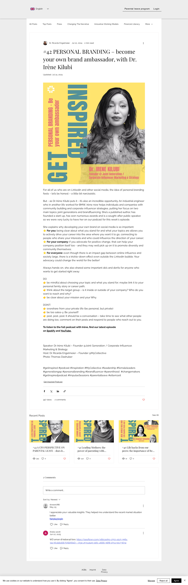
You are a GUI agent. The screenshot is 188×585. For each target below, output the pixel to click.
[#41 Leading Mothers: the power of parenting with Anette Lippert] (94, 431)
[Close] (184, 580)
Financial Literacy (132, 24)
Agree (176, 580)
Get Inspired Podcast (53, 382)
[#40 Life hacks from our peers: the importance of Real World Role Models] (139, 431)
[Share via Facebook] (44, 391)
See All (155, 415)
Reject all (163, 580)
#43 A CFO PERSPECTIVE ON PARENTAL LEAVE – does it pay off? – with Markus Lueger (49, 449)
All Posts (33, 24)
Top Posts (47, 24)
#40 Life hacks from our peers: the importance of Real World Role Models (138, 449)
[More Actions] (143, 506)
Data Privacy (101, 580)
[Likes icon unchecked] (51, 524)
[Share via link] (64, 391)
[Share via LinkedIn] (58, 391)
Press (59, 24)
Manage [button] (151, 580)
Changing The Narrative (78, 24)
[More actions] (143, 43)
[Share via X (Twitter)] (51, 391)
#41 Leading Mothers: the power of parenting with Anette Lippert (91, 449)
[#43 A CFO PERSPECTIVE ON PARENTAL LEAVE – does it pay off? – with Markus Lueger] (49, 431)
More (147, 24)
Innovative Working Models (106, 24)
